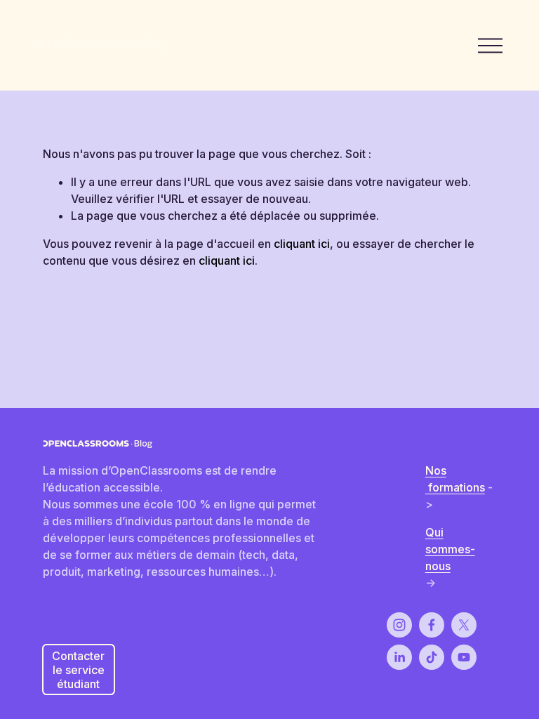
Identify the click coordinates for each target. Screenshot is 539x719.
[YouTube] (464, 657)
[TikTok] (431, 657)
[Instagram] (399, 625)
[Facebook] (431, 625)
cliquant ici (302, 244)
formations (455, 487)
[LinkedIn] (399, 657)
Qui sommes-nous (450, 549)
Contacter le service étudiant (78, 670)
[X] (464, 625)
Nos (435, 470)
